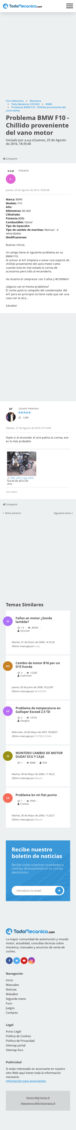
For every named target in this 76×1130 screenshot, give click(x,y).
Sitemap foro (14, 1050)
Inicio (9, 980)
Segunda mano (16, 999)
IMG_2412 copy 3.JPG (22, 478)
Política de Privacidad (20, 1041)
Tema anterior (13, 513)
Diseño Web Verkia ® (38, 1098)
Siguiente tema (62, 513)
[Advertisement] (38, 55)
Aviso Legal (13, 1031)
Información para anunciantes (26, 1081)
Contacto (12, 1013)
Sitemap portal (16, 1045)
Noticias (11, 989)
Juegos (10, 1008)
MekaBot (12, 994)
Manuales (12, 985)
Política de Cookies (18, 1036)
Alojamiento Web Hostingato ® (38, 1103)
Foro (9, 1003)
